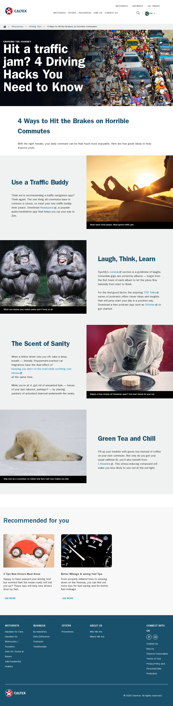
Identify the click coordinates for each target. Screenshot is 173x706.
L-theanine (104, 464)
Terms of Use (153, 659)
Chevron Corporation (157, 654)
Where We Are (97, 637)
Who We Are (96, 632)
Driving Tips (35, 27)
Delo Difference (41, 637)
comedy (114, 272)
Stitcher (150, 305)
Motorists (60, 13)
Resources (85, 13)
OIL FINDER (153, 6)
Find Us (98, 13)
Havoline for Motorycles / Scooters (12, 642)
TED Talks (150, 292)
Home (4, 27)
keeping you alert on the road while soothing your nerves (41, 371)
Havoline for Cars (14, 632)
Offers (72, 13)
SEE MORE (10, 598)
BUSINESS (137, 6)
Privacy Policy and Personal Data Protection (155, 669)
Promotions (67, 632)
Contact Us (111, 13)
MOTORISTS (122, 6)
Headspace (47, 208)
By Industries (40, 632)
